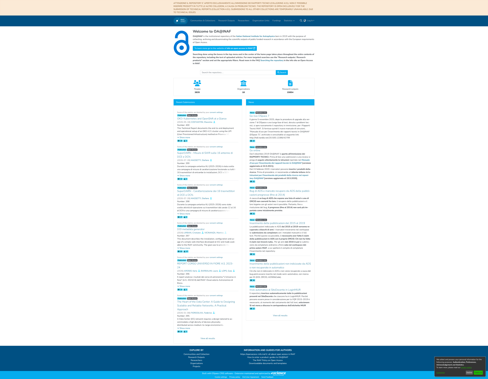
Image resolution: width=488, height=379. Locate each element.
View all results (208, 338)
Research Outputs (196, 357)
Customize (440, 372)
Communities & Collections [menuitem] (202, 20)
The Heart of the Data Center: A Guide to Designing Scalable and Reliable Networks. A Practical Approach (206, 305)
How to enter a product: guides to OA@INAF (267, 357)
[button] (183, 137)
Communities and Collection (196, 354)
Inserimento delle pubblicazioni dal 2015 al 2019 (277, 223)
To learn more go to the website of (223, 48)
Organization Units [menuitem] (260, 20)
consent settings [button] (216, 112)
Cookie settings (221, 377)
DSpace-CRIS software (222, 373)
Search (282, 72)
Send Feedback (267, 377)
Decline (469, 372)
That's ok (478, 372)
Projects (196, 366)
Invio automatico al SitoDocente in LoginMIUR (275, 289)
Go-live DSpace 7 (259, 116)
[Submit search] (301, 20)
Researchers (196, 360)
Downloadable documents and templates (268, 363)
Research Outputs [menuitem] (226, 20)
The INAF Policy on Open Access (268, 360)
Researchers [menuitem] (243, 20)
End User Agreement (250, 377)
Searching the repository (271, 60)
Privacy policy (234, 377)
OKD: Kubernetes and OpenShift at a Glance (202, 118)
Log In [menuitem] (310, 20)
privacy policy (466, 367)
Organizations (196, 363)
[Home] (180, 21)
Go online (255, 150)
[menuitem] (288, 21)
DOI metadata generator (191, 229)
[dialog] (460, 366)
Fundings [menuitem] (276, 20)
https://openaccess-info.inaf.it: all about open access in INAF (267, 354)
